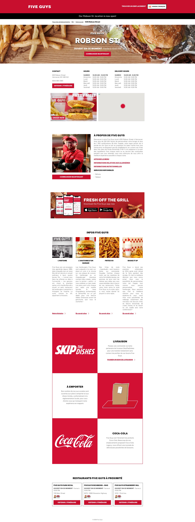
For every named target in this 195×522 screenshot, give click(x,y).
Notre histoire (57, 313)
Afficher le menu (111, 159)
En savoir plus (81, 313)
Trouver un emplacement (134, 6)
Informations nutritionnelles (117, 166)
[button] (122, 106)
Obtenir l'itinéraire (64, 86)
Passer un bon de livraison (120, 360)
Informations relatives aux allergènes (118, 163)
